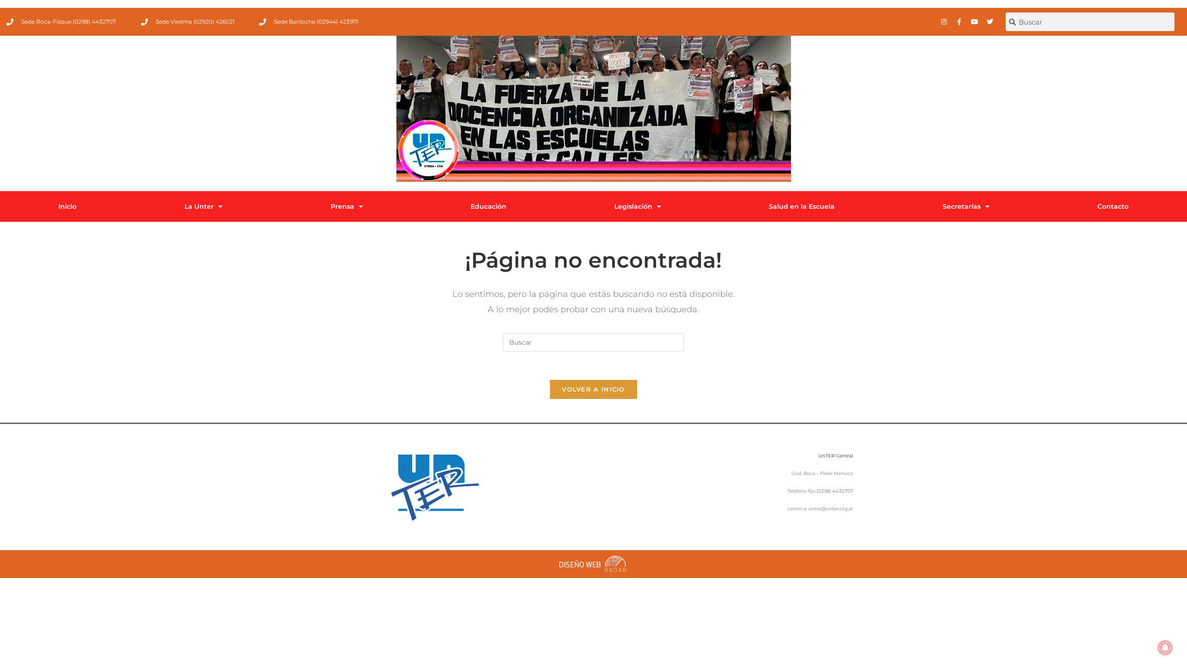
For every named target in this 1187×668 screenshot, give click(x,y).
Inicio (67, 206)
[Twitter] (989, 21)
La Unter (199, 206)
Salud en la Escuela (802, 206)
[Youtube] (974, 21)
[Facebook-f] (959, 21)
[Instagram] (944, 21)
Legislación (633, 206)
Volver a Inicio (593, 389)
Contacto (1113, 206)
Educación (488, 206)
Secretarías (962, 206)
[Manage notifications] (1165, 647)
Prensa (342, 206)
